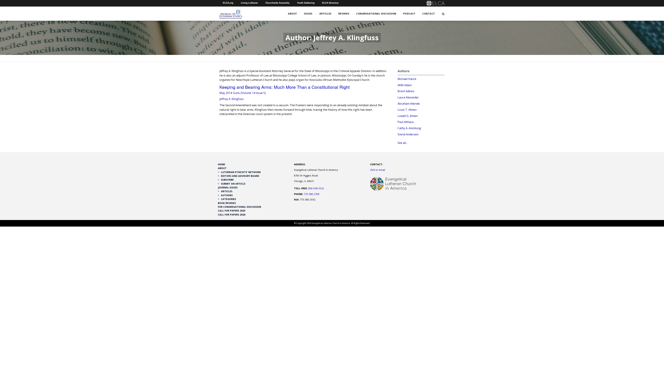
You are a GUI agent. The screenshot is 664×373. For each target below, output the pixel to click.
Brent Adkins (406, 91)
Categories (228, 199)
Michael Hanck (407, 79)
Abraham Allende (409, 104)
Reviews (343, 13)
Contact (428, 13)
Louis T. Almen (407, 110)
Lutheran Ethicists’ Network (241, 172)
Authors (227, 195)
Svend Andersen (408, 134)
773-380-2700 (311, 194)
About (292, 13)
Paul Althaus (406, 122)
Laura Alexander (408, 97)
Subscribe (227, 179)
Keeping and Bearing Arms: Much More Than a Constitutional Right (284, 87)
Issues (308, 13)
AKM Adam (405, 85)
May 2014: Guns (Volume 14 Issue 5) (242, 93)
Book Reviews (227, 203)
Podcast (409, 13)
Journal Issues (228, 187)
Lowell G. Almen (408, 116)
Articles (325, 13)
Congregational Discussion (376, 13)
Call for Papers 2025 (231, 210)
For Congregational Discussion (239, 206)
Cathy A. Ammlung (409, 128)
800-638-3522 (316, 188)
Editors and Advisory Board (240, 176)
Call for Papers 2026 (231, 214)
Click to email (377, 169)
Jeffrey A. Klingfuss (231, 99)
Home (221, 164)
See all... (402, 143)
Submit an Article (233, 183)
